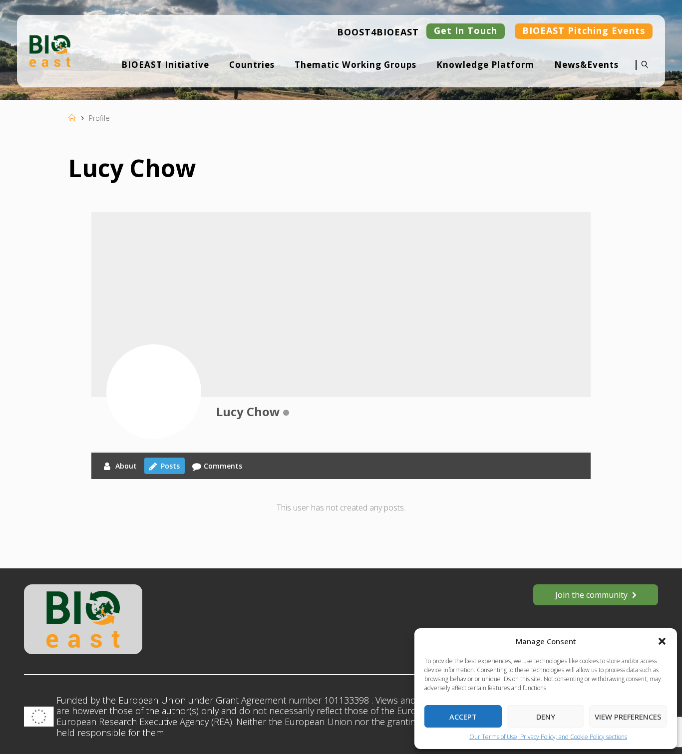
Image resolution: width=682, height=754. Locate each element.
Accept (463, 717)
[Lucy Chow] (153, 391)
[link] (642, 71)
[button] (662, 641)
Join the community (591, 594)
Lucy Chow (248, 411)
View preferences (628, 717)
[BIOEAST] (49, 49)
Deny (545, 717)
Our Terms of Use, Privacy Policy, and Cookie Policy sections (548, 737)
